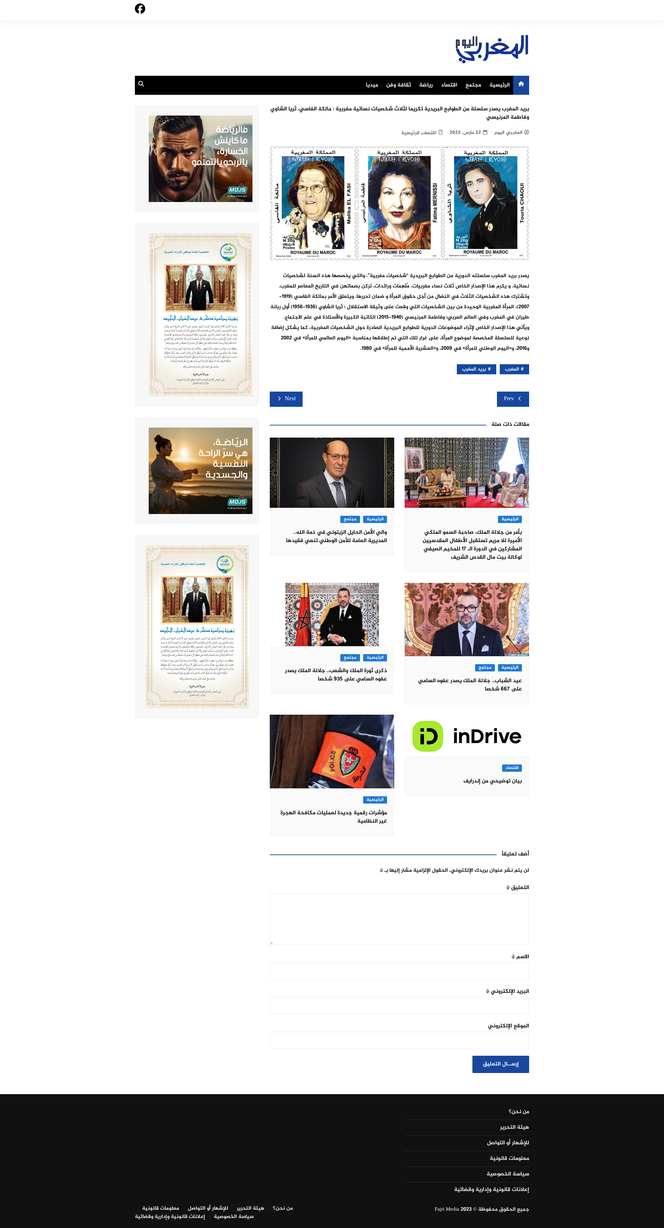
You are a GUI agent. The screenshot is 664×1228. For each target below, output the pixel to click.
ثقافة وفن (398, 85)
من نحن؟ (519, 1112)
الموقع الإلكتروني (508, 1026)
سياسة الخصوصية (508, 1174)
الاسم (520, 957)
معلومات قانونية (509, 1159)
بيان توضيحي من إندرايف (492, 781)
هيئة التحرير (514, 1128)
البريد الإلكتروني (507, 991)
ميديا (372, 85)
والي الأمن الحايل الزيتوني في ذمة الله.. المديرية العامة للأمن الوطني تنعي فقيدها (336, 537)
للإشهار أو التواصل (508, 1143)
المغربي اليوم (508, 132)
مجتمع (473, 85)
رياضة (426, 85)
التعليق (517, 887)
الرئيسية (499, 85)
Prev (509, 399)
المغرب (512, 369)
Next (290, 399)
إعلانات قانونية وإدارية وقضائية (491, 1190)
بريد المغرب (474, 369)
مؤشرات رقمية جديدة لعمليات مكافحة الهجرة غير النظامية (333, 817)
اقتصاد (449, 85)
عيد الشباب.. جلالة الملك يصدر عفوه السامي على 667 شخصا (470, 685)
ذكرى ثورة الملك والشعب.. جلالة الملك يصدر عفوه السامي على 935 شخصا (336, 675)
